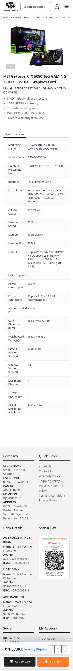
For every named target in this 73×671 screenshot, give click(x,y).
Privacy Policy (48, 500)
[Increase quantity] (65, 649)
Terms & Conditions (52, 495)
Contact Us (46, 471)
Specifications (14, 134)
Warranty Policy (49, 476)
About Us (45, 466)
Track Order (47, 638)
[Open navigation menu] (66, 6)
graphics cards (21, 17)
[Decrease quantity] (51, 649)
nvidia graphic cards (43, 17)
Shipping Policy (49, 481)
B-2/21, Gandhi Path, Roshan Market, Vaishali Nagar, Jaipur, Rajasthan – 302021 (18, 512)
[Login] (57, 6)
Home (6, 17)
